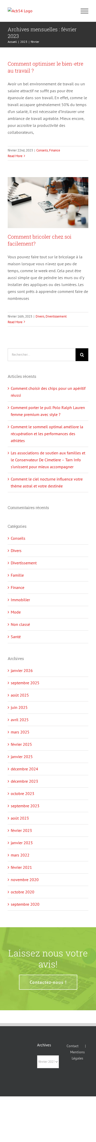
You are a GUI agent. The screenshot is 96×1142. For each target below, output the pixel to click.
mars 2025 (20, 732)
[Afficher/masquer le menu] (84, 11)
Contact (73, 1046)
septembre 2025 (25, 682)
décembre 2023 (24, 781)
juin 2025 (19, 707)
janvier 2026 (22, 670)
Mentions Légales (77, 1055)
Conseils (42, 150)
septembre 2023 (25, 805)
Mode (16, 612)
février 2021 (21, 867)
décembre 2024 (24, 768)
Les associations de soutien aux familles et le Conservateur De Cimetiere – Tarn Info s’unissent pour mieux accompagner (48, 459)
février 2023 (21, 830)
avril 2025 (20, 719)
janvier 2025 (22, 756)
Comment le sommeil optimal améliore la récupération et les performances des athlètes (47, 433)
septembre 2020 (25, 904)
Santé (16, 636)
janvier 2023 (22, 842)
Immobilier (20, 599)
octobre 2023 (22, 793)
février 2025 (21, 744)
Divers (40, 316)
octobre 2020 (22, 891)
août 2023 (20, 818)
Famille (17, 575)
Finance (54, 150)
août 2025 (20, 695)
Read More (15, 156)
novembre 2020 (25, 879)
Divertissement (56, 316)
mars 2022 (20, 855)
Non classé (20, 624)
